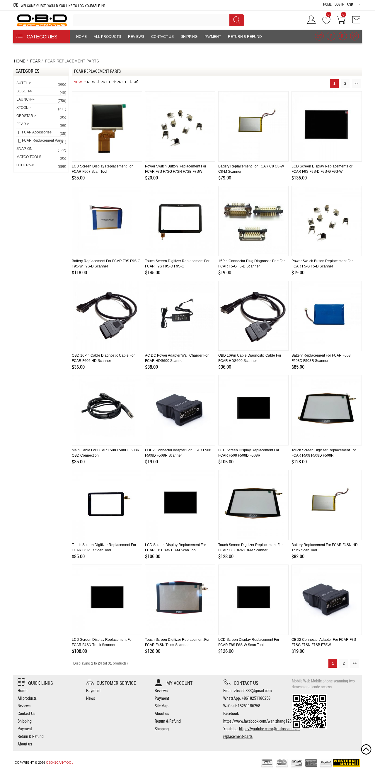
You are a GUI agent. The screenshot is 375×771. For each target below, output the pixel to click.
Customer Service (116, 683)
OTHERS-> (41, 166)
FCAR (35, 61)
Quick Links (40, 683)
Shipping (189, 37)
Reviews (136, 37)
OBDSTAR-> (41, 116)
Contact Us (162, 37)
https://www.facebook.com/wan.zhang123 (257, 721)
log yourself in (91, 6)
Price (105, 82)
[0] (326, 22)
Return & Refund (245, 37)
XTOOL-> (41, 108)
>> (356, 84)
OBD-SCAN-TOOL (59, 762)
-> (41, 125)
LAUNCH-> (41, 100)
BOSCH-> (41, 92)
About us (85, 50)
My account (178, 683)
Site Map (161, 706)
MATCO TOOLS (41, 157)
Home (327, 4)
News (90, 698)
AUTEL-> (41, 84)
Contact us (246, 683)
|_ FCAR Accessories (41, 133)
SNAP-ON (41, 149)
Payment (212, 37)
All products (107, 37)
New (78, 82)
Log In (339, 4)
